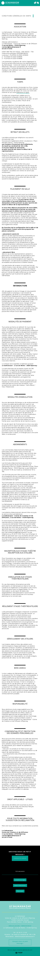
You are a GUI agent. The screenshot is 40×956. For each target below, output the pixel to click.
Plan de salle (20, 891)
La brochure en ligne (20, 879)
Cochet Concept (20, 953)
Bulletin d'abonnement (20, 885)
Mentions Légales (12, 950)
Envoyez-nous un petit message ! (20, 942)
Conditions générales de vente (24, 950)
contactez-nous (20, 858)
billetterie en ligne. (22, 92)
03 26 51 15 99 (22, 932)
